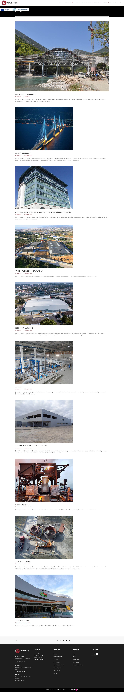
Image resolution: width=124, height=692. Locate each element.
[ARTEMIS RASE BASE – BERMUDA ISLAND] (44, 421)
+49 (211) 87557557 (20, 680)
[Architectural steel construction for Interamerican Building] (44, 187)
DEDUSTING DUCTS (22, 505)
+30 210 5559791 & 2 (20, 662)
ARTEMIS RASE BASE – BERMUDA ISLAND (31, 446)
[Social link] (92, 654)
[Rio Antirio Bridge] (44, 128)
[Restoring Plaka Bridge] (62, 56)
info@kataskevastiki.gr (39, 655)
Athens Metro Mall (24, 621)
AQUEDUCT (19, 387)
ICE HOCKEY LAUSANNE (24, 328)
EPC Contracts (57, 662)
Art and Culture (76, 659)
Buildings (56, 659)
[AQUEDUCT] (44, 362)
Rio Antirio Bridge (23, 153)
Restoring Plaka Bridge (25, 94)
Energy (55, 673)
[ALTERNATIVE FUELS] (44, 537)
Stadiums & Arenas (58, 656)
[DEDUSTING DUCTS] (44, 480)
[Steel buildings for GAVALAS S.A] (44, 246)
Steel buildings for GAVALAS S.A (29, 271)
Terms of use (95, 655)
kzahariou (19, 96)
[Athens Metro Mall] (44, 596)
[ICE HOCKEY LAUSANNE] (44, 303)
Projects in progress (58, 667)
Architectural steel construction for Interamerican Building (43, 212)
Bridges (55, 653)
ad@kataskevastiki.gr (39, 659)
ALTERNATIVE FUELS (23, 562)
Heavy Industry (57, 670)
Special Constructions (58, 665)
